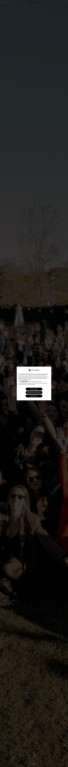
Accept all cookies (34, 389)
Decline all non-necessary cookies (34, 392)
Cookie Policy (24, 381)
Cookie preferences (34, 395)
